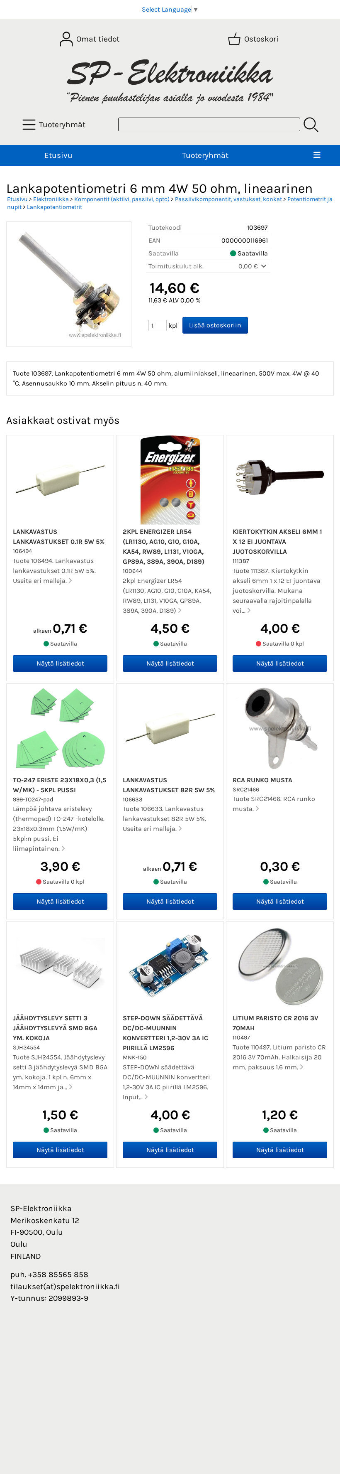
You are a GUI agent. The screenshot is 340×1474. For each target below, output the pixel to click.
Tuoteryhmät (205, 155)
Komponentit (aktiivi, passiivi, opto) (122, 199)
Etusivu (58, 155)
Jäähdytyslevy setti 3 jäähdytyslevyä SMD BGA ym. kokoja (55, 1028)
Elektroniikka (51, 199)
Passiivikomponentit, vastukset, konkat (228, 199)
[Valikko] (317, 155)
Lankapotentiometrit (54, 207)
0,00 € (249, 266)
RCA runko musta (262, 780)
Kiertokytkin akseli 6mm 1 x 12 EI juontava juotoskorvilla (277, 541)
